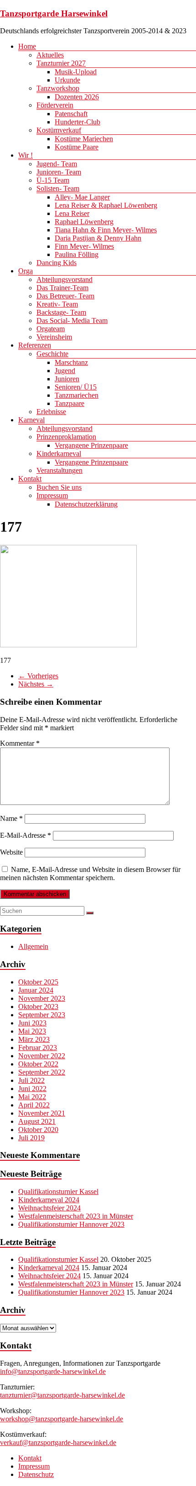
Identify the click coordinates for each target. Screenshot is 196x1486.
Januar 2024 (35, 990)
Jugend (65, 370)
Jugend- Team (56, 164)
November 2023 (41, 998)
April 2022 (34, 1105)
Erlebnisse (51, 411)
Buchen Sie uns (59, 487)
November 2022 (41, 1056)
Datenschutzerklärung (86, 504)
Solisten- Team (57, 188)
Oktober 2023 (38, 1006)
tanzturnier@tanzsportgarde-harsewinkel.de (62, 1395)
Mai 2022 (32, 1097)
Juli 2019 (31, 1138)
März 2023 (34, 1039)
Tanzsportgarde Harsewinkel (54, 13)
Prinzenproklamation (66, 437)
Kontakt (29, 478)
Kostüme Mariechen (84, 139)
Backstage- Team (61, 312)
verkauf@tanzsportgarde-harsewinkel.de (58, 1442)
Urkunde (67, 80)
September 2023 (41, 1015)
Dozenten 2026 (77, 97)
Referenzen (34, 345)
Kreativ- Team (57, 304)
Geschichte (52, 354)
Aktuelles (50, 55)
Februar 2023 (37, 1047)
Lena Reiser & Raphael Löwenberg (106, 205)
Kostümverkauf (58, 130)
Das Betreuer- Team (65, 296)
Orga (25, 271)
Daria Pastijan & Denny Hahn (98, 238)
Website (11, 852)
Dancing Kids (56, 262)
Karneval (31, 420)
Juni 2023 (32, 1023)
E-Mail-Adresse (25, 835)
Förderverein (54, 105)
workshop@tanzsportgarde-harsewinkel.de (61, 1419)
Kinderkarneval (58, 453)
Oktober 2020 (38, 1129)
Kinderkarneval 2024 (48, 1200)
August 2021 (37, 1121)
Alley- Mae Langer (82, 197)
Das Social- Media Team (72, 320)
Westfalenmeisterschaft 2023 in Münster (75, 1216)
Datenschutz (36, 1474)
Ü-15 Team (52, 180)
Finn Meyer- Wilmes (84, 246)
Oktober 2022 (38, 1064)
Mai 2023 (32, 1031)
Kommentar (20, 743)
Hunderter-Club (77, 122)
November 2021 (41, 1113)
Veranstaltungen (59, 470)
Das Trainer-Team (62, 288)
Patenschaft (71, 114)
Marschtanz (71, 362)
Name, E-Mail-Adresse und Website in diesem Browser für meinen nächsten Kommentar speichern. (90, 873)
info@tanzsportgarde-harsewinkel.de (53, 1371)
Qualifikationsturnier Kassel (58, 1191)
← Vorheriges (38, 676)
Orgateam (50, 329)
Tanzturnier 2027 (61, 63)
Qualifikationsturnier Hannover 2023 (71, 1224)
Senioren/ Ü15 (76, 387)
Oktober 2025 (38, 982)
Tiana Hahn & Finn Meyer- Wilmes (106, 230)
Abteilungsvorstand (64, 279)
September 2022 (41, 1072)
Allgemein (33, 946)
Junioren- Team (58, 172)
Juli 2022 (31, 1080)
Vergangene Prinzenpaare (91, 445)
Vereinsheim (54, 337)
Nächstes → (35, 684)
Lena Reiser (72, 213)
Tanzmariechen (76, 395)
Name (11, 818)
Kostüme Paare (76, 147)
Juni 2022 (32, 1088)
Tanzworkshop (57, 88)
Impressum (52, 495)
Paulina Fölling (76, 254)
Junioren (67, 379)
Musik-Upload (76, 72)
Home (27, 46)
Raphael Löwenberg (84, 221)
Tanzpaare (69, 403)
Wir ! (25, 155)
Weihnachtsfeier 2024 (49, 1208)
